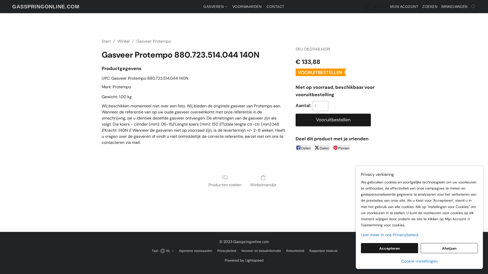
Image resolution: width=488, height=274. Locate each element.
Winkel (123, 41)
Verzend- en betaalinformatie (261, 251)
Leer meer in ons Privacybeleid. (390, 234)
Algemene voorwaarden (195, 251)
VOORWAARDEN (247, 7)
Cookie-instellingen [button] (419, 261)
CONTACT (276, 7)
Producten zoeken (224, 184)
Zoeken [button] (429, 7)
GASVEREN (214, 7)
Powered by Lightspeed (244, 260)
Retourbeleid (295, 251)
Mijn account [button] (404, 7)
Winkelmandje (263, 184)
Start (106, 41)
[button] (46, 6)
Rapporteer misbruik (323, 251)
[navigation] (373, 6)
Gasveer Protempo (153, 41)
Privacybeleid (226, 251)
